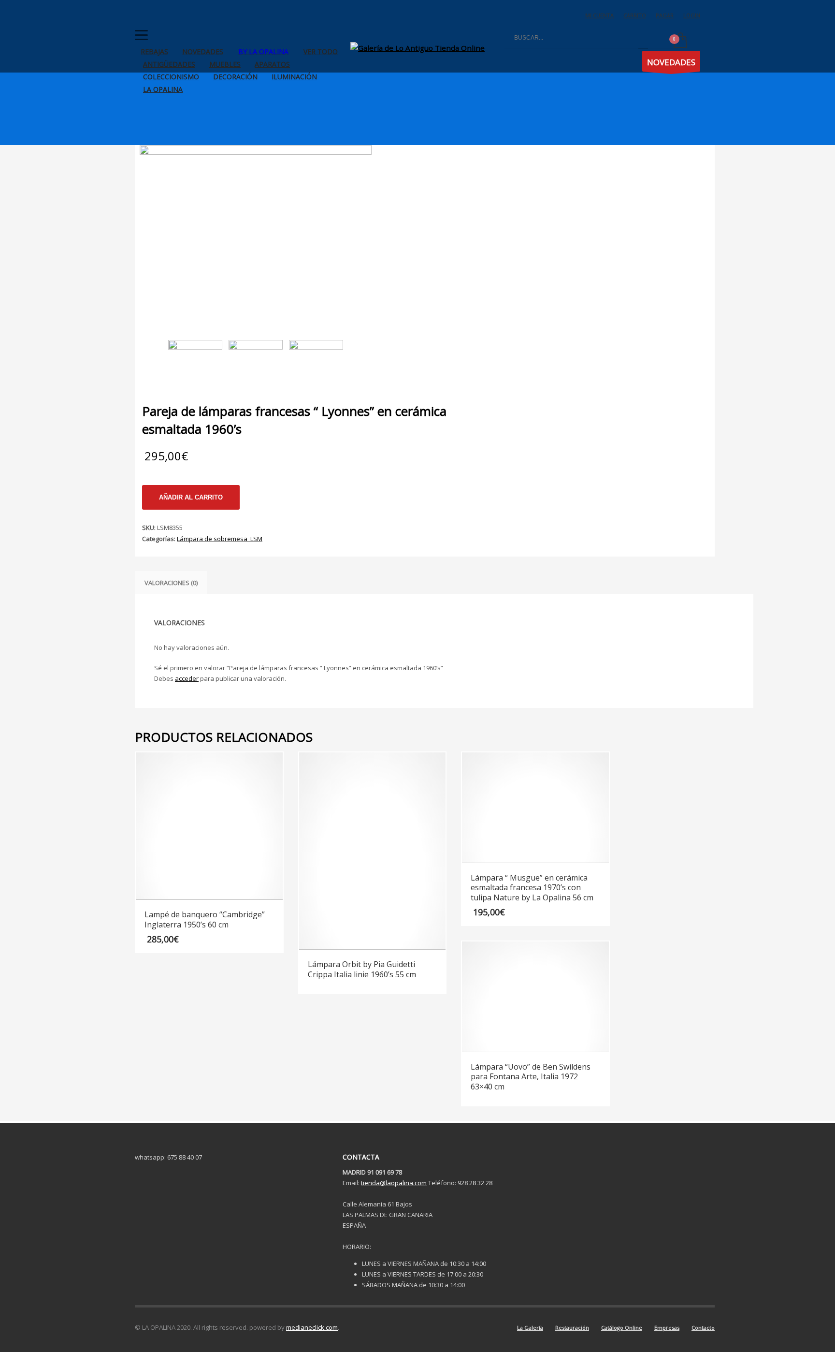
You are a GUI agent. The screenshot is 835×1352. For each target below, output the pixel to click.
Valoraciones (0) (171, 582)
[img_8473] (316, 360)
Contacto (703, 1327)
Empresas (666, 1327)
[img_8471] (256, 232)
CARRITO (634, 15)
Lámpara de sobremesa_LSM (219, 538)
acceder (187, 678)
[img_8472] (256, 360)
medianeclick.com (312, 1327)
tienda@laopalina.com (394, 1182)
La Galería (530, 1327)
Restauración (572, 1327)
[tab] (171, 582)
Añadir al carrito (191, 497)
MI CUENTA (599, 15)
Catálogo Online (621, 1327)
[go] (643, 38)
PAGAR (665, 15)
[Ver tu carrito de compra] (680, 41)
